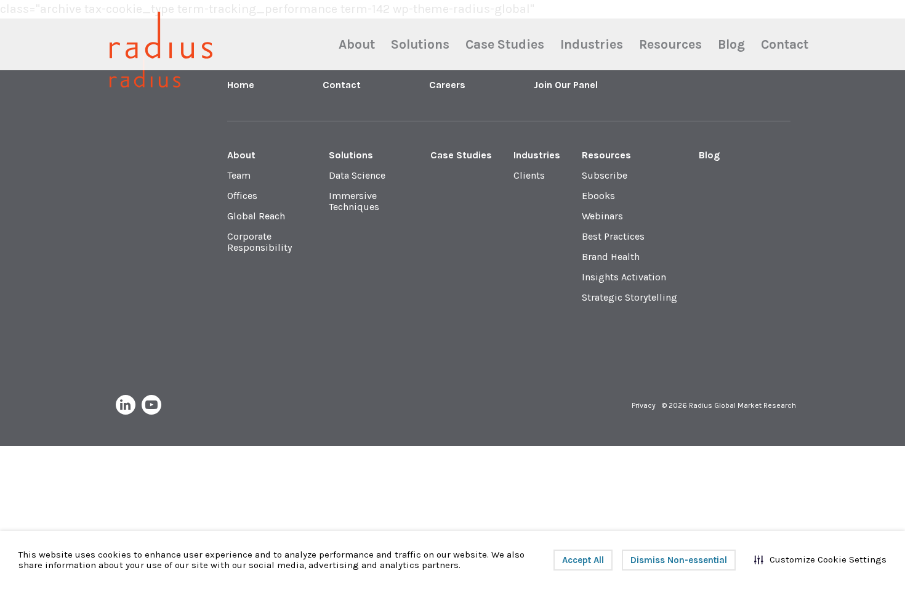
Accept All (583, 560)
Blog (731, 45)
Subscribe (604, 175)
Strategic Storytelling (629, 297)
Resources (670, 45)
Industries (591, 45)
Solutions (420, 45)
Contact (784, 45)
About (357, 45)
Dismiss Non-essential (678, 560)
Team (239, 175)
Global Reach (256, 216)
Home (240, 85)
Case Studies (504, 45)
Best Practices (613, 236)
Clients (529, 175)
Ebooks (598, 195)
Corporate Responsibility (259, 241)
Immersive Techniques (354, 201)
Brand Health (611, 256)
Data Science (357, 175)
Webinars (602, 216)
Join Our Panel (566, 85)
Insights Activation (624, 277)
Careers (447, 85)
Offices (242, 195)
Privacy (644, 405)
